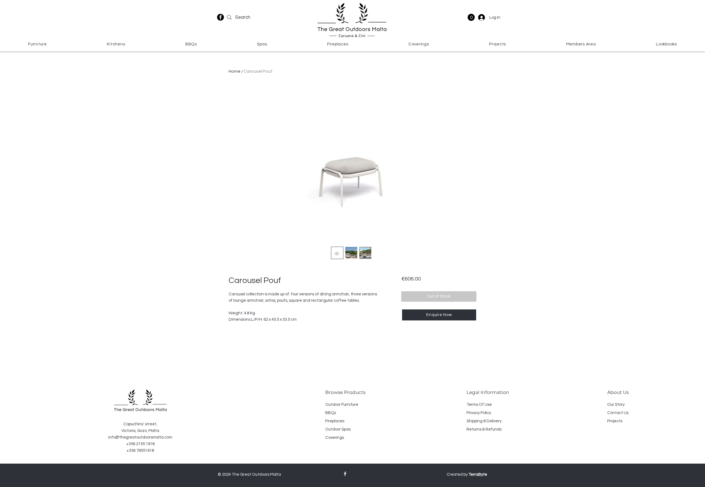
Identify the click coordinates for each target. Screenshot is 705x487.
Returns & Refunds (484, 429)
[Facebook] (220, 17)
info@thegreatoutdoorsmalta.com (140, 437)
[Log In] (481, 17)
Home (234, 71)
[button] (471, 17)
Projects (614, 421)
